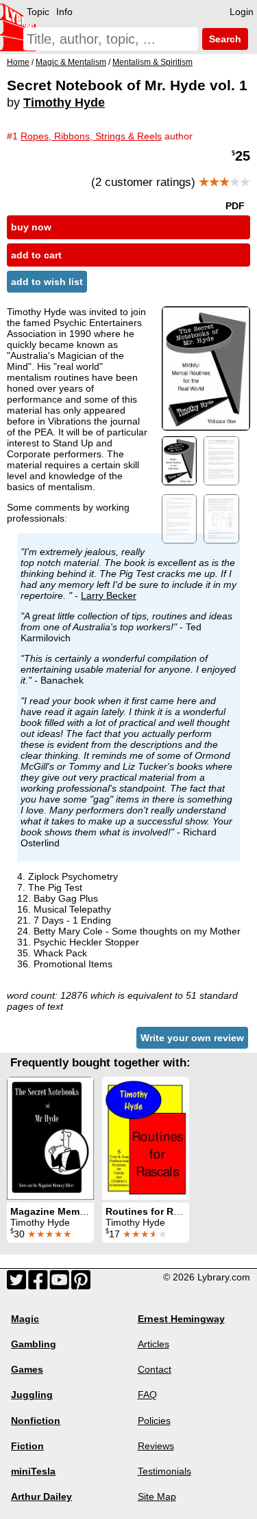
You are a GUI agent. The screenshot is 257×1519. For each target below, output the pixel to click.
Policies (154, 1420)
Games (27, 1369)
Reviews (156, 1445)
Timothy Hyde (64, 102)
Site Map (157, 1496)
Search (223, 38)
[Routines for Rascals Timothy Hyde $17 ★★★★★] (145, 1138)
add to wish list (47, 281)
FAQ (147, 1394)
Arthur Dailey (41, 1496)
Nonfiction (35, 1420)
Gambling (33, 1344)
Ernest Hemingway (181, 1318)
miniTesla (33, 1471)
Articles (153, 1344)
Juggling (32, 1394)
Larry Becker (108, 595)
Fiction (27, 1445)
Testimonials (164, 1471)
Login (242, 11)
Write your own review (192, 1037)
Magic (25, 1318)
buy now (31, 226)
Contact (154, 1369)
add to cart (36, 255)
